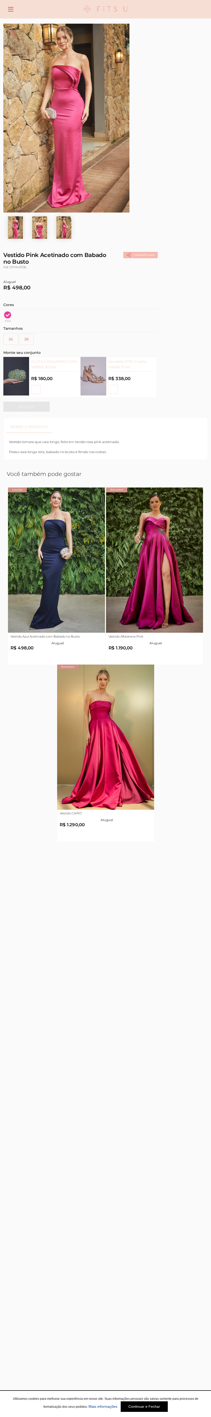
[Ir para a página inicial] (105, 15)
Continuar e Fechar (144, 1406)
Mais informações (103, 1406)
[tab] (29, 427)
